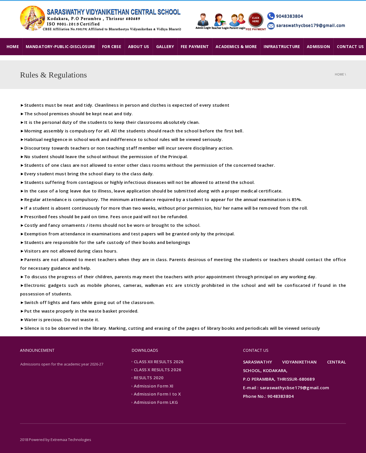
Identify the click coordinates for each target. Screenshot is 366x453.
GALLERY (165, 46)
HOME (13, 46)
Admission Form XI (153, 386)
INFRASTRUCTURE (282, 46)
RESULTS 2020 (149, 378)
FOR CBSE (111, 46)
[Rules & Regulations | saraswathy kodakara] (101, 18)
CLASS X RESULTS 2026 (157, 369)
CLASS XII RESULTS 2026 (159, 361)
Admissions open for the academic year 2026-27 (61, 364)
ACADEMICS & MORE (236, 46)
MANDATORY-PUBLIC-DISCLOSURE (60, 46)
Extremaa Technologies (71, 439)
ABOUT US (138, 46)
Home (339, 74)
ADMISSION (318, 46)
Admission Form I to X (157, 394)
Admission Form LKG (156, 402)
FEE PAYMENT (195, 46)
